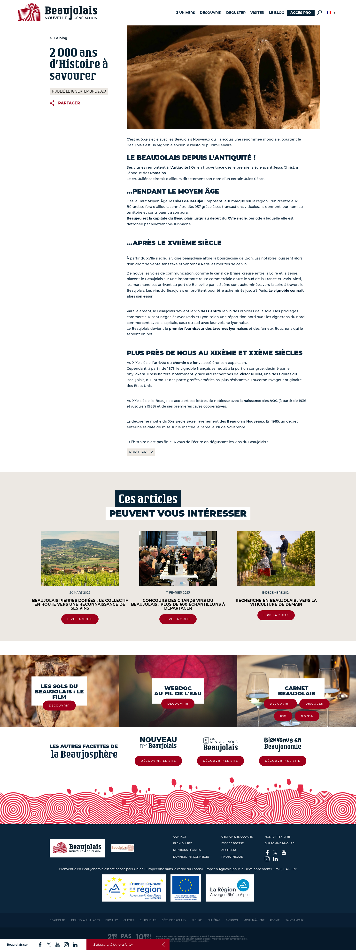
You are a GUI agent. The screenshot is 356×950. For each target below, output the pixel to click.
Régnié (275, 920)
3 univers (185, 12)
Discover (314, 703)
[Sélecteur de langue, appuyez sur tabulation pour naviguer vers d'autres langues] (331, 13)
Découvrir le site (158, 760)
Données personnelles (191, 856)
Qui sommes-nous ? (279, 843)
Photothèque (232, 856)
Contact (179, 836)
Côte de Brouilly (174, 920)
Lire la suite (80, 619)
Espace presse (232, 843)
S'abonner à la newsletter (113, 944)
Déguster (236, 12)
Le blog (276, 12)
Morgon (232, 920)
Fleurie (197, 920)
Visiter (257, 12)
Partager (69, 103)
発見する (307, 716)
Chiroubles (148, 920)
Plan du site (182, 843)
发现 (283, 716)
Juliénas (214, 920)
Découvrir (210, 12)
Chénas (129, 920)
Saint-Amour (294, 920)
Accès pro (300, 12)
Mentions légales (187, 850)
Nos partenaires (278, 836)
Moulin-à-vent (254, 920)
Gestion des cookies (237, 836)
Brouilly (111, 920)
